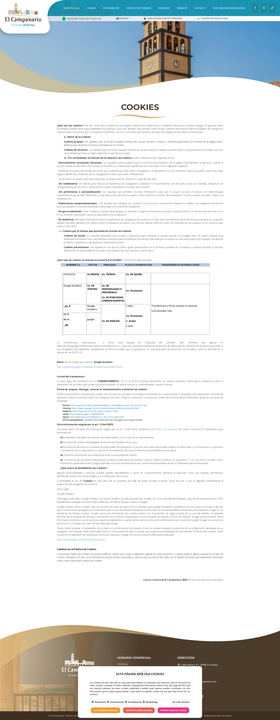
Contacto (200, 8)
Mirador (182, 8)
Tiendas (91, 8)
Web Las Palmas (224, 715)
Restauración (111, 8)
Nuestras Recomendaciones (229, 8)
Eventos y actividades (138, 8)
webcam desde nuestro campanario (101, 18)
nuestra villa (71, 8)
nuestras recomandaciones (151, 18)
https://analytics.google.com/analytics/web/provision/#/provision (90, 366)
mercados (164, 8)
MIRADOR (61, 18)
